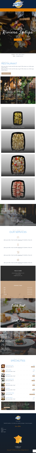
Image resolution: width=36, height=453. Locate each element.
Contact (2, 430)
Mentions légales (3, 431)
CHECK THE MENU (18, 308)
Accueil (2, 428)
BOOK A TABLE (6, 73)
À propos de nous (3, 429)
